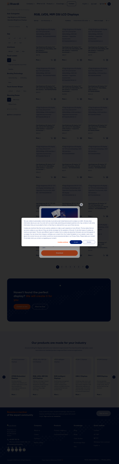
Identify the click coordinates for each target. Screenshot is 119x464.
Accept (76, 242)
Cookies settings (63, 242)
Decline (89, 242)
